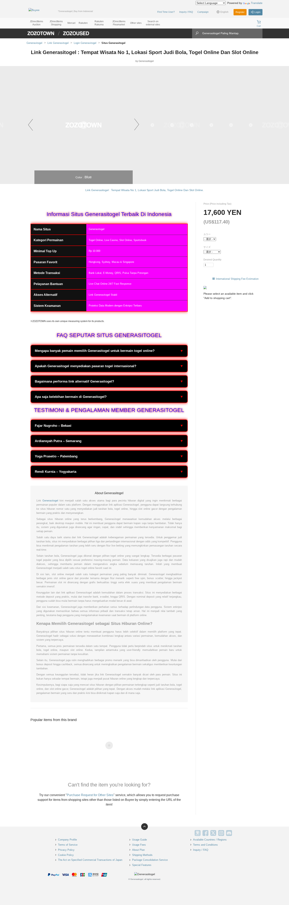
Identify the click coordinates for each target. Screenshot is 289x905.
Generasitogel (34, 42)
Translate (256, 3)
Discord (229, 833)
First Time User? (166, 12)
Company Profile (67, 839)
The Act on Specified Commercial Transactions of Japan (90, 859)
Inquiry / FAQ (186, 12)
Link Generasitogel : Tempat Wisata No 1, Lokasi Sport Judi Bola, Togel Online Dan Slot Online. (144, 190)
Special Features (141, 865)
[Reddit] (237, 833)
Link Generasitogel (58, 42)
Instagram (221, 833)
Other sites (136, 23)
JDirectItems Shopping (56, 23)
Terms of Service (67, 844)
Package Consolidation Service (150, 859)
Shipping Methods (142, 854)
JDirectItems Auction (36, 23)
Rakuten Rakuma (99, 23)
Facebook (205, 833)
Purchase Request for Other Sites (90, 795)
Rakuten (83, 23)
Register (240, 12)
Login (257, 12)
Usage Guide (139, 839)
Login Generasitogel (85, 42)
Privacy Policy (66, 849)
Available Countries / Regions (210, 839)
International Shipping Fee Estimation (237, 278)
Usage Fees (139, 844)
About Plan (138, 849)
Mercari (71, 23)
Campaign (203, 12)
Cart (259, 26)
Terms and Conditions (205, 844)
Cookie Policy (66, 854)
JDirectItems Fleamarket (118, 23)
